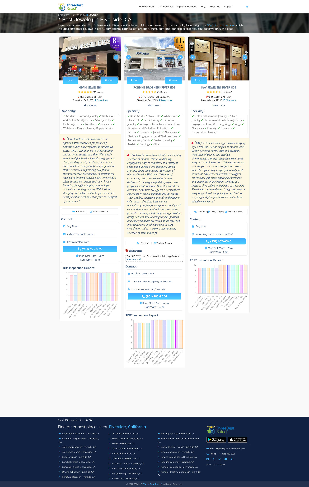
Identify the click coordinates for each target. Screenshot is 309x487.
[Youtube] (226, 459)
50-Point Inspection (220, 25)
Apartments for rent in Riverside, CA (80, 433)
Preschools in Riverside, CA (125, 478)
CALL (71, 80)
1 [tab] (85, 72)
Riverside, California (127, 426)
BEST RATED (64, 15)
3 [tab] (91, 72)
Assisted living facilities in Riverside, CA (79, 440)
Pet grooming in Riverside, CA (126, 473)
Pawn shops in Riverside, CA (125, 468)
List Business (166, 6)
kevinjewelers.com (78, 242)
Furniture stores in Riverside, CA (78, 476)
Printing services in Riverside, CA (177, 433)
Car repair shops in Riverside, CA (78, 466)
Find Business (146, 6)
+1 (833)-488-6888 (226, 453)
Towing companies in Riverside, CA (178, 456)
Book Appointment (142, 273)
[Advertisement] (154, 394)
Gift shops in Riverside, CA (125, 433)
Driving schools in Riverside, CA (77, 471)
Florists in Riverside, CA (123, 453)
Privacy (211, 465)
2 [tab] (88, 72)
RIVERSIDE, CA (79, 15)
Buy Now (72, 226)
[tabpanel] (90, 58)
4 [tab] (93, 72)
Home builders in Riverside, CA (127, 438)
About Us (215, 6)
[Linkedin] (232, 459)
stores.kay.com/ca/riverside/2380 (214, 234)
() (98, 92)
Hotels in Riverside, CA (123, 443)
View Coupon (133, 259)
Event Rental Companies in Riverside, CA (178, 440)
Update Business (187, 6)
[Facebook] (207, 459)
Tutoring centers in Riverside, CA (177, 461)
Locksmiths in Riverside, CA (125, 458)
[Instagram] (220, 459)
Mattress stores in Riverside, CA (127, 463)
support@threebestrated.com (230, 448)
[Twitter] (213, 459)
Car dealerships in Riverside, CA (77, 461)
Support (229, 6)
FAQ (203, 6)
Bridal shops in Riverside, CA (76, 456)
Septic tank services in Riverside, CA (179, 446)
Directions (102, 100)
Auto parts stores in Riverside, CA (78, 451)
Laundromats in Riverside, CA (126, 448)
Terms (222, 465)
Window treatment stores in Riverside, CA (179, 473)
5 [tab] (223, 72)
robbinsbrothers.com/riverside (148, 289)
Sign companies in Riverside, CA (177, 451)
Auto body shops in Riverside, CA (78, 446)
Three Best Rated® (152, 484)
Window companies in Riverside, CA (179, 466)
